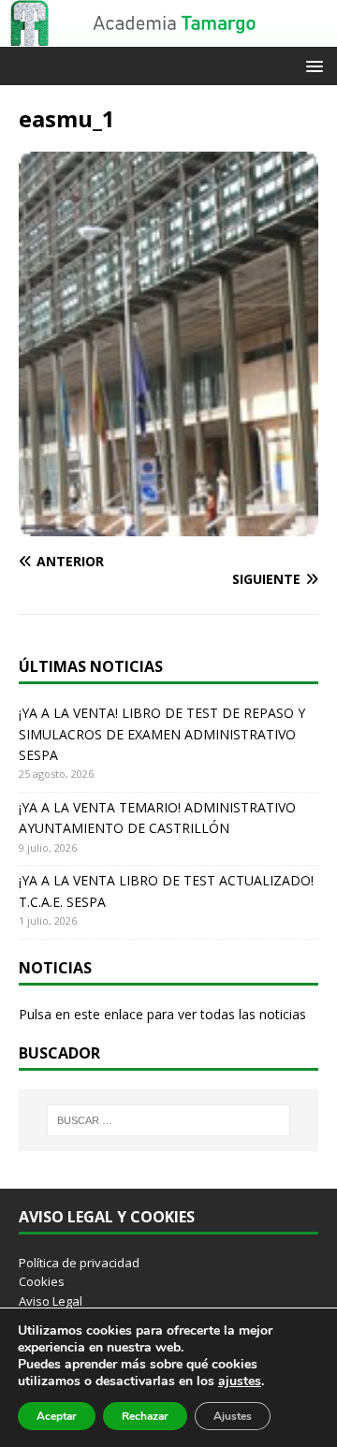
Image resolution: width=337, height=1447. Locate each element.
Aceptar (57, 1416)
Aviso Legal (50, 1301)
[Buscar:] (168, 1120)
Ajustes (232, 1416)
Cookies (42, 1281)
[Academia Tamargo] (168, 36)
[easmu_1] (168, 525)
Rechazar (145, 1416)
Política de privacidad (79, 1262)
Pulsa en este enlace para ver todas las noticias (162, 1014)
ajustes (239, 1381)
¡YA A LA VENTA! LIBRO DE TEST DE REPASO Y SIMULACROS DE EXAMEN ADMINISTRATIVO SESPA (162, 734)
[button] (311, 65)
